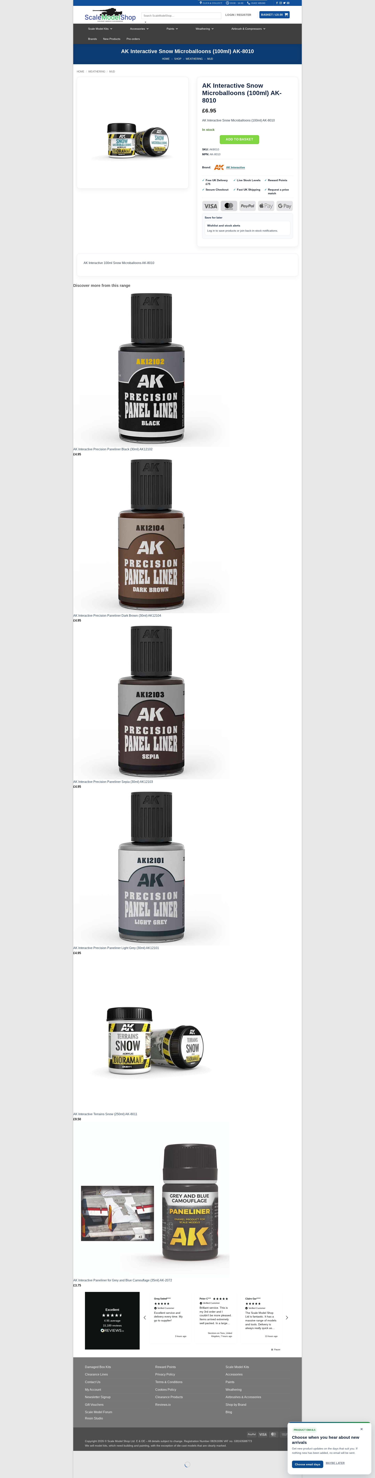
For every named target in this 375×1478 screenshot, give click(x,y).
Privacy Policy (165, 1374)
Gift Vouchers (94, 1404)
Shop (177, 58)
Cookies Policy (165, 1389)
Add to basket (239, 139)
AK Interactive (235, 167)
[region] (216, 1318)
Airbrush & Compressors (246, 28)
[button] (145, 1317)
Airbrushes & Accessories (243, 1397)
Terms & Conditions (168, 1382)
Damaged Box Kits (98, 1367)
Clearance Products (169, 1397)
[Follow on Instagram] (280, 3)
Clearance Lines (96, 1374)
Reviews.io (163, 1404)
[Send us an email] (288, 3)
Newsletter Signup (98, 1397)
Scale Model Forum (98, 1412)
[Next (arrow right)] (88, 1471)
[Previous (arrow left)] (77, 1471)
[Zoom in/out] (77, 1454)
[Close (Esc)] (111, 1454)
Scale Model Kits (98, 28)
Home (166, 58)
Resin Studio (94, 1418)
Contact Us (92, 1382)
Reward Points (165, 1367)
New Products (111, 38)
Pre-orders (133, 38)
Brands (92, 38)
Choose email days (307, 1464)
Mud (210, 58)
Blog (229, 1412)
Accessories (137, 28)
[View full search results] (144, 9)
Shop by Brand (236, 1404)
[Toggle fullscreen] (88, 1454)
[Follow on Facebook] (277, 3)
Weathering (203, 28)
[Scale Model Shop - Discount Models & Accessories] (110, 15)
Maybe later (335, 1463)
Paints (170, 28)
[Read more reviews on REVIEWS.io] (112, 1331)
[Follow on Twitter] (284, 3)
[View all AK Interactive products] (219, 167)
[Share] (100, 1454)
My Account (93, 1389)
